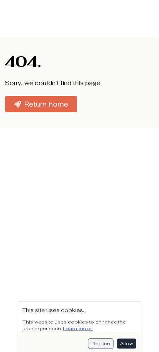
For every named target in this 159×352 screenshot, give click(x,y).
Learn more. (78, 328)
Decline (100, 343)
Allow (126, 343)
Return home (46, 104)
